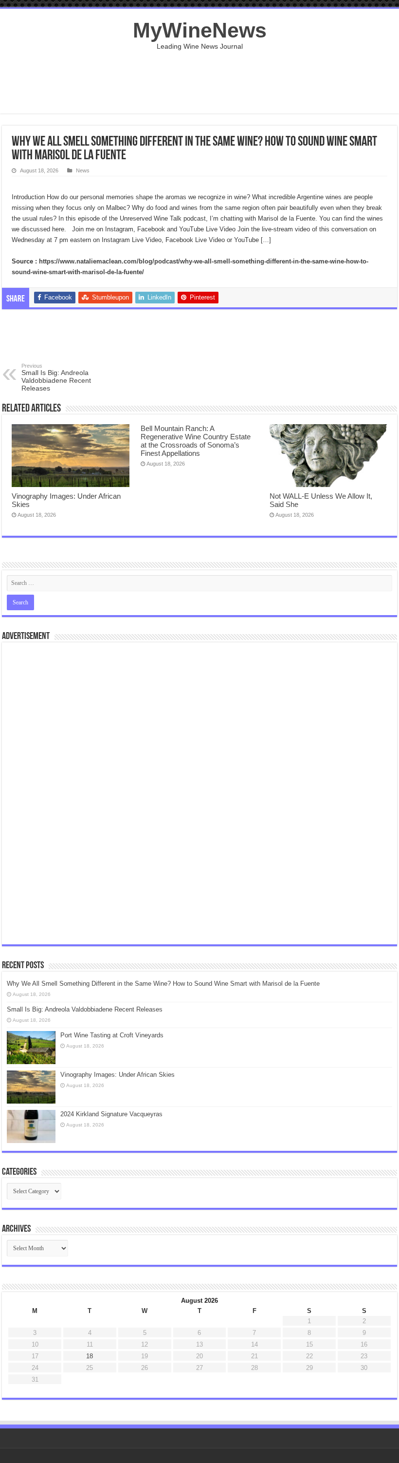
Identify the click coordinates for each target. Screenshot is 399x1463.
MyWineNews (200, 30)
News (83, 170)
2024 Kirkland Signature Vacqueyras (111, 1114)
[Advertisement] (199, 82)
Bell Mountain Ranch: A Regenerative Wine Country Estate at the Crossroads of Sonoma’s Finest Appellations (196, 440)
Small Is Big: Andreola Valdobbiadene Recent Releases (56, 377)
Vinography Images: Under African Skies (117, 1074)
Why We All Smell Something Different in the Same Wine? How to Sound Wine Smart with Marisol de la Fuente (163, 983)
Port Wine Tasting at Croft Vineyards (111, 1035)
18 (89, 1356)
